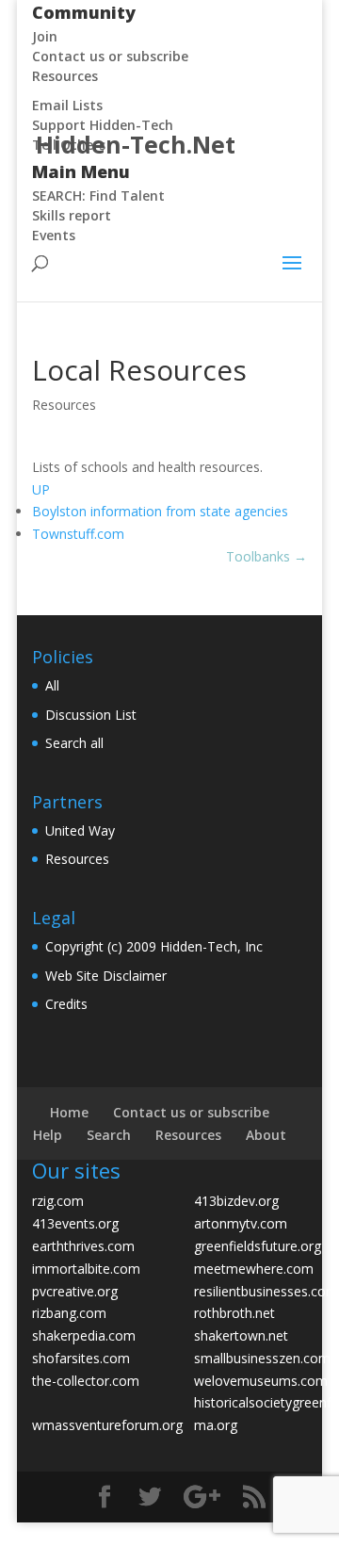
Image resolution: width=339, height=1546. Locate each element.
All (52, 685)
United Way (80, 830)
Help (47, 1135)
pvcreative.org (75, 1291)
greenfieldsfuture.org (257, 1246)
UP (41, 489)
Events (53, 235)
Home (69, 1112)
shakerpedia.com (84, 1335)
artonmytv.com (240, 1223)
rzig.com (58, 1201)
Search (109, 1135)
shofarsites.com (81, 1358)
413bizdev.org (236, 1201)
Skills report (71, 215)
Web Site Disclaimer (106, 976)
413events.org (75, 1223)
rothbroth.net (234, 1313)
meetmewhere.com (254, 1268)
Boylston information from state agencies (160, 511)
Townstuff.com (78, 534)
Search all (74, 743)
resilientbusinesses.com (266, 1291)
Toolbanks (266, 556)
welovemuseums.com (261, 1381)
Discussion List (91, 715)
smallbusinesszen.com (262, 1358)
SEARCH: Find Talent (98, 195)
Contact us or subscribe (191, 1112)
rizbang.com (69, 1313)
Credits (66, 1004)
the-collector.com (85, 1381)
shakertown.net (241, 1335)
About (266, 1135)
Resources (64, 405)
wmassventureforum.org (107, 1425)
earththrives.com (83, 1246)
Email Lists (67, 105)
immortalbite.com (86, 1268)
